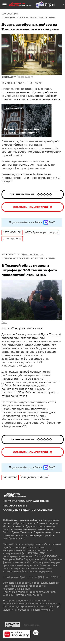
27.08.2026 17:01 (10, 254)
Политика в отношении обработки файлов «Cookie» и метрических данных (29, 593)
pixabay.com (25, 76)
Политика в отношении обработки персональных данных (24, 587)
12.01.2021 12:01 (10, 13)
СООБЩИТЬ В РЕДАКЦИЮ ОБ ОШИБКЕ (27, 510)
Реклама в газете (15, 505)
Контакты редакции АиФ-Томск (26, 500)
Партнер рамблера (31, 625)
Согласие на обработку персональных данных (31, 582)
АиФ (4, 322)
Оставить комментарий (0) (32, 207)
